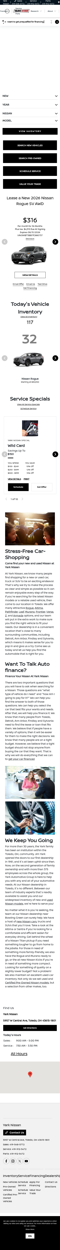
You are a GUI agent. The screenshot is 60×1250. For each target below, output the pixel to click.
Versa (49, 611)
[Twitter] (19, 1161)
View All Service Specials (28, 404)
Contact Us (16, 1132)
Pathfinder (11, 611)
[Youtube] (26, 1161)
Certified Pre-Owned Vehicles (10, 1198)
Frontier (40, 611)
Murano (30, 611)
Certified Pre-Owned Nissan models (27, 982)
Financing (37, 1176)
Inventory (10, 1176)
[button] (30, 1074)
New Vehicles (10, 1181)
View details (30, 274)
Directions (50, 1186)
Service (23, 1176)
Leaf (21, 611)
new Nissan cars (26, 921)
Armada (18, 615)
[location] (59, 2)
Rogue (30, 608)
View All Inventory (28, 316)
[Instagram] (13, 1161)
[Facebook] (6, 1161)
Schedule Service (28, 408)
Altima (39, 608)
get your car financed (21, 759)
